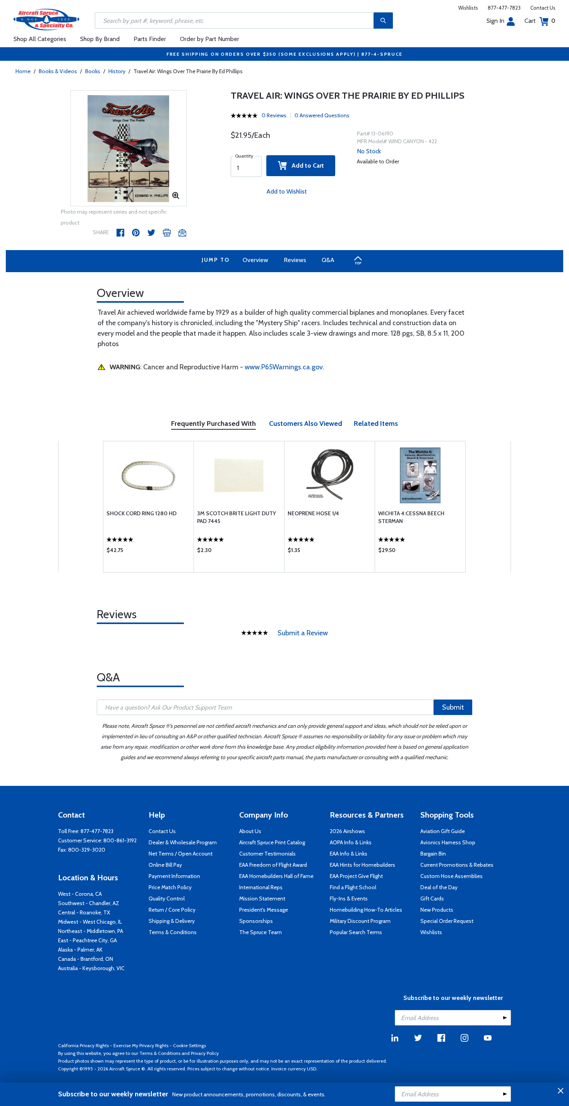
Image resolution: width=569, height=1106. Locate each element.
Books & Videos (58, 71)
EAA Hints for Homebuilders (362, 864)
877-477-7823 (504, 8)
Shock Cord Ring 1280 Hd (141, 513)
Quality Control (167, 898)
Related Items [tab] (376, 423)
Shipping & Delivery (172, 920)
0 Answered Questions (322, 115)
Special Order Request (446, 920)
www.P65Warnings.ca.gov (284, 367)
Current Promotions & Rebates (457, 864)
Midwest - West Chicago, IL (90, 921)
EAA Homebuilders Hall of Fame (276, 876)
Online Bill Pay (165, 864)
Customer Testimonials (267, 853)
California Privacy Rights (83, 1045)
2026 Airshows (347, 831)
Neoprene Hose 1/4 (313, 513)
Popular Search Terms (356, 932)
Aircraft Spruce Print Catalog (272, 842)
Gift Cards (432, 898)
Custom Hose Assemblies (451, 876)
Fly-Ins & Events (349, 898)
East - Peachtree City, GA (87, 940)
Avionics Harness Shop (447, 842)
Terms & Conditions (173, 932)
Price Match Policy (170, 887)
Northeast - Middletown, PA (90, 931)
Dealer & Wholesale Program (183, 842)
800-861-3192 (120, 840)
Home (23, 71)
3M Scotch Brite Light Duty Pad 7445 (236, 517)
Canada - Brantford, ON (85, 958)
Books (92, 71)
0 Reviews (274, 115)
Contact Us (542, 8)
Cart (539, 20)
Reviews (295, 260)
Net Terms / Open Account (181, 853)
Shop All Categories (40, 39)
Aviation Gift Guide (442, 831)
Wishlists (468, 8)
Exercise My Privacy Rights (140, 1045)
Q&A (328, 260)
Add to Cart (305, 165)
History (116, 71)
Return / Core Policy (172, 909)
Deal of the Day (439, 887)
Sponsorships (256, 920)
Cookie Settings (189, 1045)
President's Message (263, 909)
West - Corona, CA (80, 893)
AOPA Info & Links (351, 842)
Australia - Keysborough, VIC (91, 968)
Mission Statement (262, 898)
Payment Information (174, 876)
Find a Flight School (353, 887)
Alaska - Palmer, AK (80, 949)
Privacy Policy (205, 1053)
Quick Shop (148, 552)
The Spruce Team (260, 932)
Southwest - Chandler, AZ (88, 903)
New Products (436, 909)
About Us (250, 831)
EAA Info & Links (348, 853)
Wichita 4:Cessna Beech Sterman (411, 517)
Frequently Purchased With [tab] (213, 423)
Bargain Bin (433, 853)
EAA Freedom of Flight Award (273, 864)
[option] (128, 149)
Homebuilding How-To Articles (366, 909)
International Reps (261, 887)
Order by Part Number (209, 39)
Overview (255, 260)
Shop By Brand (100, 39)
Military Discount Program (360, 920)
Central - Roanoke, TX (84, 912)
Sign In (495, 20)
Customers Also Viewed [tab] (305, 423)
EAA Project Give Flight (356, 876)
